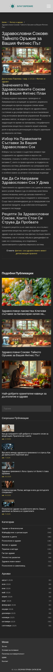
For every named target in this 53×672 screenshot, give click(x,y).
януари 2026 (26, 609)
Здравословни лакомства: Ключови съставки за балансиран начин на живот (24, 312)
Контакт (5, 661)
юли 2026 (26, 584)
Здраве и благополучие (26, 528)
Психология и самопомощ (26, 565)
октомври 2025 (26, 621)
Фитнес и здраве (16, 22)
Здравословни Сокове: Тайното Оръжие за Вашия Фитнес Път (21, 354)
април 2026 (26, 596)
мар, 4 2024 (29, 78)
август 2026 (26, 580)
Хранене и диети (26, 536)
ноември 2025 (26, 617)
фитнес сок (20, 250)
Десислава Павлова (12, 78)
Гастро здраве (26, 553)
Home (4, 22)
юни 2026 (26, 588)
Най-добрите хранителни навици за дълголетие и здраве (24, 395)
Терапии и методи (26, 549)
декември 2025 (26, 613)
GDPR (4, 657)
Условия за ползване (10, 650)
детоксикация (22, 253)
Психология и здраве (26, 540)
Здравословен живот (26, 561)
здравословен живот (36, 250)
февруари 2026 (26, 605)
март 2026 (26, 600)
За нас (4, 646)
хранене (33, 253)
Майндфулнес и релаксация (26, 532)
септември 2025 (26, 625)
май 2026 (26, 592)
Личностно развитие (26, 557)
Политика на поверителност (13, 654)
